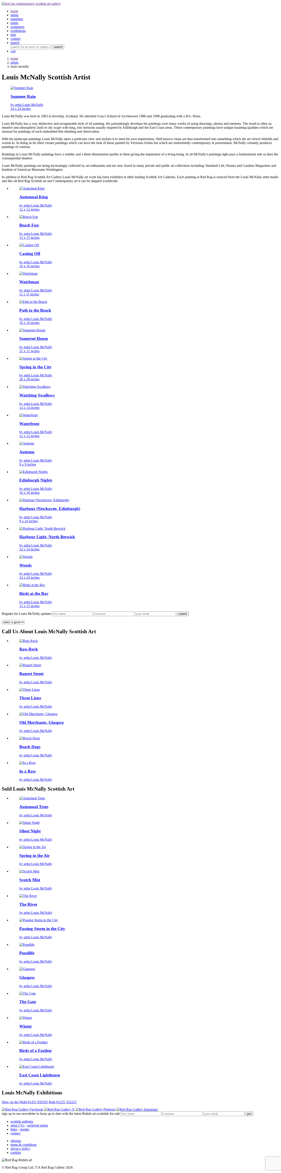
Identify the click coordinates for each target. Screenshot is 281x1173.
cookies (16, 1152)
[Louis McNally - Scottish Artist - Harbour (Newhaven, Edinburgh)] (44, 500)
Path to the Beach (35, 310)
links (14, 1129)
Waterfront (29, 423)
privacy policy (20, 1148)
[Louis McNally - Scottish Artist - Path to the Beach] (33, 302)
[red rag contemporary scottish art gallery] (31, 3)
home (14, 58)
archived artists (37, 1125)
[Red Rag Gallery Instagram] (137, 1109)
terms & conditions (24, 1145)
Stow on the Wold (25, 1102)
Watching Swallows (36, 395)
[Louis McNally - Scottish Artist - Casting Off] (29, 245)
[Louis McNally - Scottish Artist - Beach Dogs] (29, 738)
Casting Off (29, 253)
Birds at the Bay (34, 593)
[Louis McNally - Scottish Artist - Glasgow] (27, 969)
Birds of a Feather (35, 1050)
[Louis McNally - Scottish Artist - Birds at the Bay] (32, 585)
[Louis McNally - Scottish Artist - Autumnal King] (32, 188)
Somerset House (33, 338)
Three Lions (30, 698)
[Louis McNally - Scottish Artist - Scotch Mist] (29, 871)
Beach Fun (29, 225)
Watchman (29, 282)
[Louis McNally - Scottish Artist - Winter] (25, 1018)
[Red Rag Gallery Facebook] (22, 1109)
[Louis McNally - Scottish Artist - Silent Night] (29, 823)
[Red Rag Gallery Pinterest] (95, 1109)
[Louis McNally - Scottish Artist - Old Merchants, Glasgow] (38, 714)
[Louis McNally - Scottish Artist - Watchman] (28, 273)
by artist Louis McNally (27, 107)
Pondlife (26, 953)
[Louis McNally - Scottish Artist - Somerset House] (32, 330)
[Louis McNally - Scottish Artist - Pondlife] (26, 944)
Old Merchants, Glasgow (41, 722)
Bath (62, 1102)
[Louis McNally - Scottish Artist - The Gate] (27, 993)
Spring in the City (35, 367)
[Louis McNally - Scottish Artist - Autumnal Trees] (32, 798)
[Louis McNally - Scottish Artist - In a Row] (27, 763)
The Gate (27, 1001)
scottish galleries (22, 1121)
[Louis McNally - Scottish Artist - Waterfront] (28, 415)
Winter (25, 1026)
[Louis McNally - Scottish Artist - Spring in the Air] (32, 847)
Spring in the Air (34, 855)
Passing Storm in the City (42, 928)
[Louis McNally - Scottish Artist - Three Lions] (29, 689)
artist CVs (17, 1125)
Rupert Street (31, 673)
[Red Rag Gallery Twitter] (59, 1109)
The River (28, 904)
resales (24, 1129)
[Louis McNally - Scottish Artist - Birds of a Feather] (33, 1042)
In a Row (27, 771)
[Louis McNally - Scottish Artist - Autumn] (26, 443)
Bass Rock (28, 649)
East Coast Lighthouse (39, 1075)
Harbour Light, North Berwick (47, 537)
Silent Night (30, 831)
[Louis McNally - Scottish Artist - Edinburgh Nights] (33, 472)
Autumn (26, 452)
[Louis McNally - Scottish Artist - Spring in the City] (33, 358)
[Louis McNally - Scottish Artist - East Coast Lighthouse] (36, 1066)
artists (14, 62)
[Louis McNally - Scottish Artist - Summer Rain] (22, 88)
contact (15, 1133)
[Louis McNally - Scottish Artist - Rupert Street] (30, 665)
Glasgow (27, 977)
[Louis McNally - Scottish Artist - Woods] (25, 557)
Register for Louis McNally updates (26, 614)
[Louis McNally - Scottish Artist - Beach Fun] (28, 217)
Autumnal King (33, 197)
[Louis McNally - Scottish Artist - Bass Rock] (28, 641)
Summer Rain (23, 96)
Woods (25, 565)
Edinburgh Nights (35, 480)
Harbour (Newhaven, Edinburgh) (49, 508)
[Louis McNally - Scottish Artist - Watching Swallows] (34, 387)
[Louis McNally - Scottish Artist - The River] (28, 896)
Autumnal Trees (33, 806)
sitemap (16, 1141)
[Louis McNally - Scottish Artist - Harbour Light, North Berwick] (42, 528)
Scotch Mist (29, 880)
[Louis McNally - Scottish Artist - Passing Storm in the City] (38, 920)
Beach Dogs (29, 746)
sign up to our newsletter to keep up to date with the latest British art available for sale (61, 1113)
